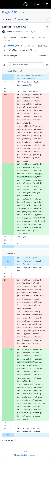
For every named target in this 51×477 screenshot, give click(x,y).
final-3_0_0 (42, 46)
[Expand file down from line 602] (8, 246)
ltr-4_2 (30, 46)
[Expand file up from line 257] (8, 261)
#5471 (18, 46)
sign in (23, 455)
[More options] (46, 71)
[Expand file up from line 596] (8, 77)
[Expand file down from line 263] (8, 435)
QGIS (15, 12)
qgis (7, 12)
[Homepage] (25, 4)
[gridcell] (25, 77)
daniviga (10, 31)
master (11, 46)
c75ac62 (15, 50)
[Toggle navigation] (4, 4)
